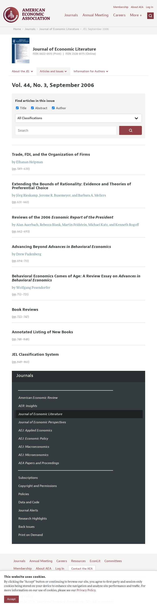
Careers (119, 15)
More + (136, 15)
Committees (113, 561)
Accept (11, 599)
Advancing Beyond (61, 246)
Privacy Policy (86, 590)
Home (17, 29)
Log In (149, 7)
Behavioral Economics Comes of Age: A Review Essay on (76, 278)
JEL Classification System (35, 354)
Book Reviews (25, 309)
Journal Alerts (28, 510)
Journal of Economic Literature (59, 29)
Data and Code (28, 502)
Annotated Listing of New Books (42, 332)
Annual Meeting (96, 15)
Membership (120, 7)
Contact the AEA (82, 568)
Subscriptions (28, 478)
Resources (78, 561)
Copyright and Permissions (37, 486)
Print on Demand (30, 535)
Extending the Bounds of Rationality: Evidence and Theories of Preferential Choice (71, 186)
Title (22, 108)
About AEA (137, 7)
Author (60, 108)
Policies (23, 494)
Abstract (40, 108)
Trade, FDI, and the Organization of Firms (51, 154)
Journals (71, 15)
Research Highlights (32, 519)
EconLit (95, 561)
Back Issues (26, 527)
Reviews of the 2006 (62, 217)
